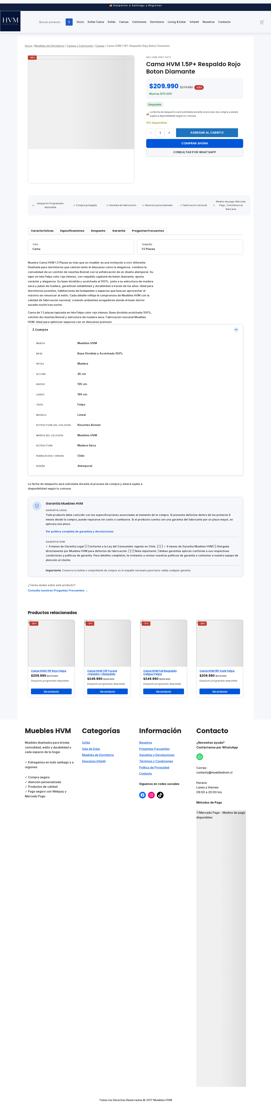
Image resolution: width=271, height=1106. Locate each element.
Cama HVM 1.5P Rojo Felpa (48, 671)
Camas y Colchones (80, 46)
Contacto (224, 22)
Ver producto (51, 691)
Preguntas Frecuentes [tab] (148, 231)
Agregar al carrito (207, 132)
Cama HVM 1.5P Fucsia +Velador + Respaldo (102, 672)
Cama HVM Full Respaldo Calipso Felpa (160, 672)
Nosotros (209, 22)
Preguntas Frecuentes (154, 749)
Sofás (111, 22)
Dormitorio (157, 22)
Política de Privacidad (154, 767)
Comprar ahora (194, 143)
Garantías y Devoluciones (156, 755)
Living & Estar (177, 22)
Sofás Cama (96, 22)
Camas (123, 22)
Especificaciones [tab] (72, 231)
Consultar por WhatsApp (194, 152)
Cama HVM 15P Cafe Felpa (216, 671)
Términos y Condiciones (156, 761)
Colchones (139, 22)
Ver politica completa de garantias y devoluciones (79, 531)
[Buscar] (69, 22)
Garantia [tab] (118, 231)
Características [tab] (42, 231)
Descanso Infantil (94, 761)
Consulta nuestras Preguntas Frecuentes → (58, 590)
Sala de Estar (91, 749)
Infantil (194, 22)
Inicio (80, 22)
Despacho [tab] (98, 231)
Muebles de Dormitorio (49, 46)
